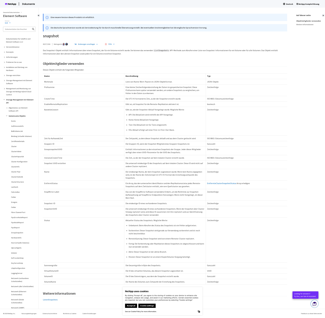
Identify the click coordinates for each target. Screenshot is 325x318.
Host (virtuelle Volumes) (20, 243)
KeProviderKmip (17, 258)
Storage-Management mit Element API (20, 101)
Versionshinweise (12, 47)
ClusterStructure (17, 182)
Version (7, 21)
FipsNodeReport (17, 222)
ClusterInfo (15, 167)
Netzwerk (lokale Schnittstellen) (17, 301)
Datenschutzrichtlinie (50, 313)
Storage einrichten (13, 75)
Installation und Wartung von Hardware (16, 68)
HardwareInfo (16, 238)
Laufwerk (14, 187)
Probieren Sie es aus (14, 62)
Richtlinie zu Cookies (69, 313)
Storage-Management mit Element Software (19, 82)
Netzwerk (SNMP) (17, 308)
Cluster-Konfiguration (19, 161)
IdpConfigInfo (16, 248)
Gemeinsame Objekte (17, 116)
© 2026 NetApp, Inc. (9, 313)
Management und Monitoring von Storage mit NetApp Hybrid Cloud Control (18, 91)
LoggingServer (16, 273)
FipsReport (15, 227)
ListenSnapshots (50, 299)
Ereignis (14, 202)
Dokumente (28, 3)
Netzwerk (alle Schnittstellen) (22, 286)
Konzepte (10, 52)
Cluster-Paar (15, 172)
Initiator (14, 253)
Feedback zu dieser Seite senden (311, 313)
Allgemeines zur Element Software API (18, 109)
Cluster (14, 146)
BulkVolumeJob (17, 131)
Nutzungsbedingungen (29, 313)
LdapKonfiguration (18, 268)
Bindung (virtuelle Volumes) (21, 136)
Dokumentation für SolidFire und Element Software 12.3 (18, 40)
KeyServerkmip (17, 263)
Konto (13, 121)
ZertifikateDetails (18, 141)
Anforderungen (12, 57)
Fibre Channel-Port (18, 212)
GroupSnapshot (17, 232)
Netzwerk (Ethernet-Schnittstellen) (19, 293)
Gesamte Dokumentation (11, 12)
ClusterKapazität (17, 156)
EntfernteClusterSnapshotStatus (221, 183)
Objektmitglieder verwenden (308, 21)
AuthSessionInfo (17, 126)
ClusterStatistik (17, 177)
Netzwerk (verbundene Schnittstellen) (20, 279)
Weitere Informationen (304, 24)
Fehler (13, 197)
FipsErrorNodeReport (19, 217)
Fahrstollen (15, 192)
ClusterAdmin (16, 151)
